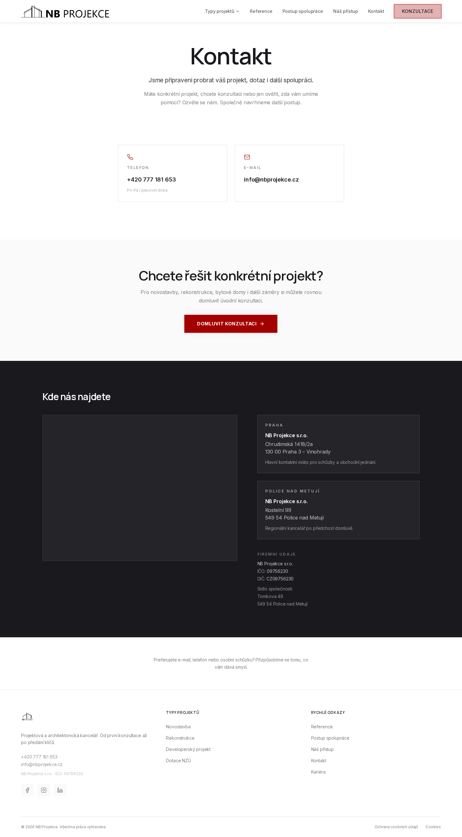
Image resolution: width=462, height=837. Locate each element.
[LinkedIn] (60, 790)
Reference (261, 11)
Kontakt (376, 11)
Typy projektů (219, 11)
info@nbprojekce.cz (271, 179)
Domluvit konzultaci (227, 323)
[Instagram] (43, 790)
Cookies (433, 826)
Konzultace (417, 11)
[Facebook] (27, 790)
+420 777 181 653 (151, 179)
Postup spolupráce (303, 11)
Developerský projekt (188, 749)
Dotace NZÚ (178, 760)
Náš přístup (345, 11)
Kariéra (318, 771)
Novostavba (178, 726)
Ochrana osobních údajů (396, 826)
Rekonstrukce (180, 738)
